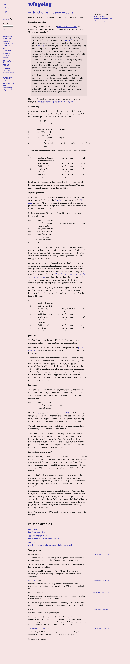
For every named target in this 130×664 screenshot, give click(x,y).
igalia (6, 64)
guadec (5, 57)
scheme (7, 77)
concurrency (6, 43)
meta (4, 70)
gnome (5, 53)
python (12, 72)
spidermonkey (7, 83)
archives (6, 8)
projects (6, 12)
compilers (7, 38)
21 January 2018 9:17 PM (101, 628)
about (5, 4)
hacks (12, 61)
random (5, 75)
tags (4, 29)
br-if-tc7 (41, 46)
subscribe (6, 20)
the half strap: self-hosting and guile (43, 538)
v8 (13, 83)
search (5, 23)
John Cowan (32, 580)
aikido (5, 36)
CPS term (65, 413)
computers (6, 41)
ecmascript (6, 45)
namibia (6, 72)
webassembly (7, 88)
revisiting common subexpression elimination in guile (50, 545)
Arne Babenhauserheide (36, 628)
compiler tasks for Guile (67, 26)
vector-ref (67, 40)
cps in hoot (32, 529)
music (8, 70)
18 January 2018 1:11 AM (101, 580)
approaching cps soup (37, 535)
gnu (10, 53)
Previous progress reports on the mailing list (55, 102)
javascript (7, 68)
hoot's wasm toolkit (36, 532)
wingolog (40, 4)
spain (4, 81)
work (10, 90)
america (9, 36)
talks (4, 15)
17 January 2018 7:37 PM (101, 554)
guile (6, 61)
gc (12, 50)
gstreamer (6, 55)
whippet (6, 90)
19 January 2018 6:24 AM (101, 609)
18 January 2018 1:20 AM (101, 592)
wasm (4, 85)
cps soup (32, 542)
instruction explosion (101, 19)
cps (12, 43)
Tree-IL (58, 200)
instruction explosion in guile (50, 12)
